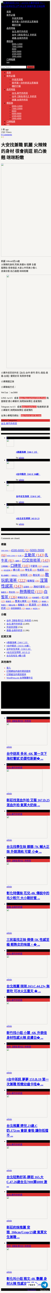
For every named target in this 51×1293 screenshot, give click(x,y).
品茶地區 (11, 28)
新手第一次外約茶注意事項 (25, 21)
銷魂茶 (45, 601)
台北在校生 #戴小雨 (16, 656)
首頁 (9, 12)
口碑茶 (20, 566)
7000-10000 (17, 46)
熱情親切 (31, 592)
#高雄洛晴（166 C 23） (27, 452)
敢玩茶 (38, 575)
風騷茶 (23, 605)
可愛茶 (36, 566)
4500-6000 (16, 54)
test (8, 62)
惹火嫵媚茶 (6, 575)
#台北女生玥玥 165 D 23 (27, 518)
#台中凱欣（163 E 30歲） (28, 474)
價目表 (10, 41)
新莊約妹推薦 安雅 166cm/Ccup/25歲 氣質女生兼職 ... (27, 1232)
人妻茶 (18, 561)
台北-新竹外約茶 (20, 31)
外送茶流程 (17, 18)
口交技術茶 (36, 560)
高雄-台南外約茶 (20, 38)
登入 (9, 668)
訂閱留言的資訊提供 (16, 674)
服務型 (33, 581)
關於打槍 (16, 25)
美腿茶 (10, 601)
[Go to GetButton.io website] (44, 1290)
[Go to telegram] (44, 1284)
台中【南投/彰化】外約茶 (24, 35)
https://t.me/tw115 (29, 407)
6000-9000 (16, 51)
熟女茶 (14, 592)
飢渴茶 (35, 604)
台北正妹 (8, 570)
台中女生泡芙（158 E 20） (28, 496)
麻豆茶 (36, 608)
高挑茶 (29, 608)
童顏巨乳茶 (24, 597)
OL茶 (21, 555)
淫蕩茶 (28, 587)
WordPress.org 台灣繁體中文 (20, 678)
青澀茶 (4, 605)
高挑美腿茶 (18, 608)
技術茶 (26, 575)
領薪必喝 (12, 605)
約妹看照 (36, 598)
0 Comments (6, 134)
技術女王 (15, 575)
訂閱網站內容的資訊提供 (18, 671)
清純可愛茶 (41, 586)
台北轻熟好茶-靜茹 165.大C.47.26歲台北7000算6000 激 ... (27, 1181)
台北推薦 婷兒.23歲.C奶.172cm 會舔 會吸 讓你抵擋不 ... (27, 1130)
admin (21, 457)
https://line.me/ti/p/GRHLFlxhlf (32, 398)
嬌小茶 (18, 570)
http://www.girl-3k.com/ (31, 415)
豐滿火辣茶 (23, 601)
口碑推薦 (11, 59)
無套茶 (4, 592)
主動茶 (34, 555)
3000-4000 (16, 56)
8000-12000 (17, 44)
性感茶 (43, 570)
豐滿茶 (36, 601)
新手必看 (11, 15)
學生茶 (31, 570)
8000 (14, 49)
